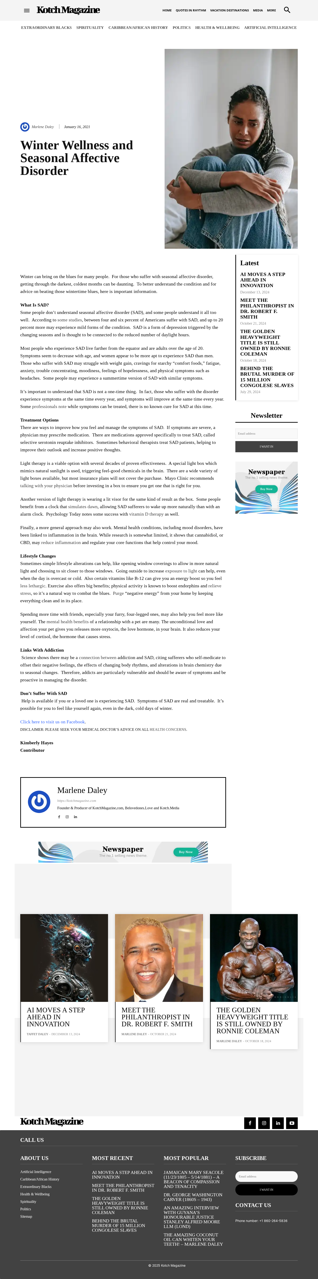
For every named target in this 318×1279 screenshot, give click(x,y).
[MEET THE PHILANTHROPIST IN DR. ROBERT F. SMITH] (159, 958)
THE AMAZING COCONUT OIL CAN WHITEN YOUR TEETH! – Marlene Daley (193, 1239)
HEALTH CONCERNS (168, 729)
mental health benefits (68, 621)
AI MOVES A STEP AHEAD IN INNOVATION (262, 279)
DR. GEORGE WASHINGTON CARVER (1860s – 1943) (193, 1197)
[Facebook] (59, 816)
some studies (70, 319)
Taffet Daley (37, 1034)
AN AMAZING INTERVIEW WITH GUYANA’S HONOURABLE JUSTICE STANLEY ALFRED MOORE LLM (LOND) (192, 1217)
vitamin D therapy (146, 514)
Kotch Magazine (173, 1265)
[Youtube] (292, 1123)
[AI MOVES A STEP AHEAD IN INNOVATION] (64, 958)
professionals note (49, 406)
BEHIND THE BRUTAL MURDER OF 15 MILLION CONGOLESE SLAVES (267, 376)
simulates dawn (83, 506)
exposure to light (181, 570)
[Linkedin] (75, 816)
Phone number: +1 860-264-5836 (261, 1221)
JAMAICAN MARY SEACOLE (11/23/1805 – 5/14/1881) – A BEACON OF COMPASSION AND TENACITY (193, 1179)
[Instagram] (67, 816)
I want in (266, 446)
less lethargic (32, 585)
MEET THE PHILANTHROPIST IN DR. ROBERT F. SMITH (267, 308)
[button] (286, 8)
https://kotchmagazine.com (76, 801)
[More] (172, 259)
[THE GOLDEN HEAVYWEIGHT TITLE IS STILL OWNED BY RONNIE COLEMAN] (254, 958)
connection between (97, 657)
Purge (118, 593)
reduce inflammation (61, 542)
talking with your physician (46, 485)
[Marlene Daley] (25, 127)
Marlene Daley (43, 127)
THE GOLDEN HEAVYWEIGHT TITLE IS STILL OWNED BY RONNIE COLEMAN (265, 342)
